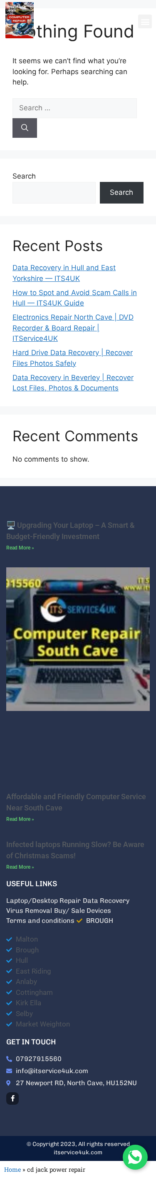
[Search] (24, 128)
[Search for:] (74, 108)
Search (24, 176)
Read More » (20, 548)
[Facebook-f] (12, 1098)
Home (12, 1169)
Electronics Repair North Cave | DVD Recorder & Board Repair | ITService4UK (73, 328)
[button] (145, 21)
